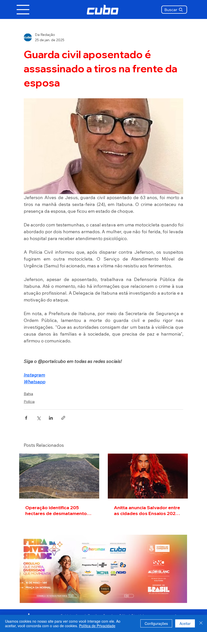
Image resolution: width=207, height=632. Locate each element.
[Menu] (23, 9)
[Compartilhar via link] (63, 417)
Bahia (28, 393)
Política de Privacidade (97, 625)
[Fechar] (201, 623)
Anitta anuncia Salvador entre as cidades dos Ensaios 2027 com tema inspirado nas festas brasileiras (147, 510)
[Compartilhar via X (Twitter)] (38, 417)
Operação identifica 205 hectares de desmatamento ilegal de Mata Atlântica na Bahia (56, 510)
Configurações (156, 623)
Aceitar (185, 623)
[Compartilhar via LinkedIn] (50, 417)
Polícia (29, 401)
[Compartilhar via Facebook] (26, 417)
